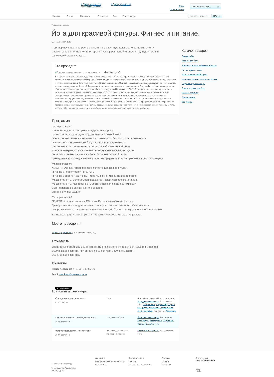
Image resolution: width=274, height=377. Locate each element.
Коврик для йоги (136, 358)
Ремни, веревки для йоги (193, 88)
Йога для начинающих (148, 301)
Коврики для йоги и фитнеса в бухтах (199, 65)
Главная (55, 25)
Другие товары (188, 97)
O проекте (100, 358)
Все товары (187, 102)
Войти (181, 6)
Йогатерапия (156, 321)
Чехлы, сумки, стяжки (192, 70)
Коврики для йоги (190, 61)
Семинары (64, 25)
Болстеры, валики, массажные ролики (199, 79)
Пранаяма (147, 311)
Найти (216, 16)
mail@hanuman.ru (93, 7)
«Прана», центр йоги (61, 232)
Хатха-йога (171, 311)
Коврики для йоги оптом (140, 364)
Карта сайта (100, 364)
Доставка (166, 358)
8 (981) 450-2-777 (91, 4)
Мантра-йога (149, 304)
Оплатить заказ (177, 9)
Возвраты (166, 364)
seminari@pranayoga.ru (73, 274)
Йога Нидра (142, 321)
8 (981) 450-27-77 (121, 4)
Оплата (165, 361)
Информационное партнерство (110, 361)
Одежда (132, 361)
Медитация (161, 304)
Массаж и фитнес (190, 93)
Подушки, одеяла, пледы (193, 84)
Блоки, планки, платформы (194, 74)
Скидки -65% (188, 56)
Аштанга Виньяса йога (148, 331)
